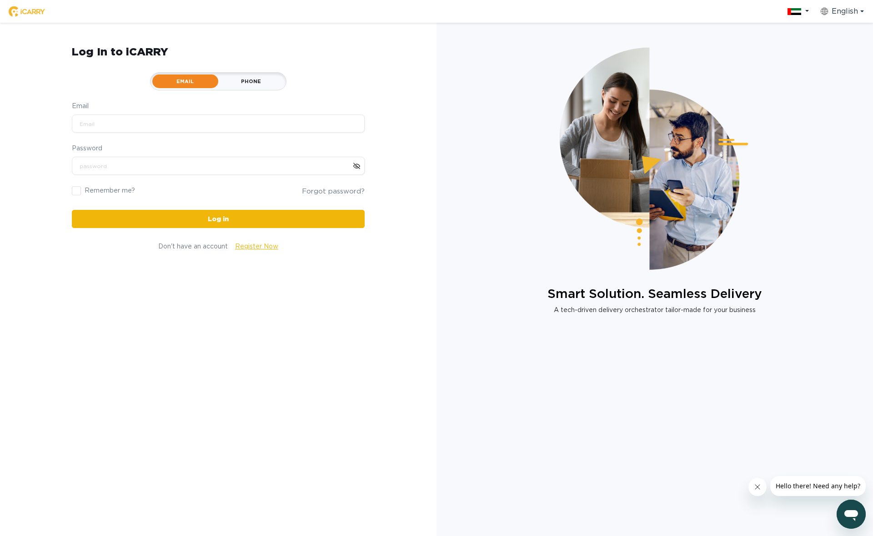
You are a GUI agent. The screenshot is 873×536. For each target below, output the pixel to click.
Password (87, 148)
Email (80, 105)
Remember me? (110, 190)
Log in (218, 219)
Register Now (256, 246)
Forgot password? (333, 191)
